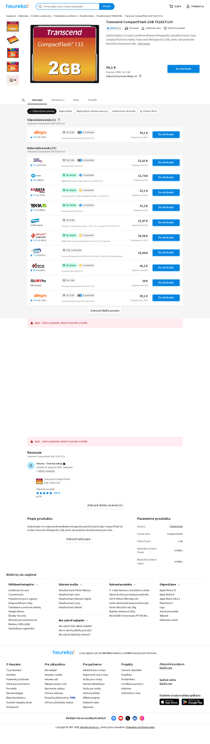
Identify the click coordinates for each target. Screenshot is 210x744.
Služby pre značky (92, 688)
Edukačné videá (91, 702)
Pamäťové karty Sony (69, 603)
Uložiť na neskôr (176, 28)
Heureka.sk (11, 16)
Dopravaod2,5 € (140, 165)
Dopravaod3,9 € (140, 225)
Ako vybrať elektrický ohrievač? (74, 634)
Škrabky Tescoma (17, 616)
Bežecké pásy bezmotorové (22, 620)
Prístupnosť (12, 707)
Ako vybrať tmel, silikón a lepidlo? (75, 626)
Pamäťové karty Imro (69, 594)
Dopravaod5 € (141, 180)
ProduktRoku (128, 679)
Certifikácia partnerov (132, 684)
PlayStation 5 (166, 603)
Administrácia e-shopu (94, 670)
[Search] (23, 100)
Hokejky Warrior (16, 611)
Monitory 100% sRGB (19, 624)
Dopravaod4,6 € (140, 270)
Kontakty (11, 675)
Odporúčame (168, 585)
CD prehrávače (15, 594)
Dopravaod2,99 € (139, 240)
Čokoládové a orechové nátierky (24, 607)
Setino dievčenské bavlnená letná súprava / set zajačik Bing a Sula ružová (130, 603)
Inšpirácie (126, 688)
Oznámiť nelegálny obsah (19, 702)
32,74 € (143, 176)
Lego (162, 607)
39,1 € (144, 133)
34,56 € (143, 236)
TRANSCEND (176, 526)
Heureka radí (51, 679)
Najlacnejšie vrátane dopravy (92, 111)
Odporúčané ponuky (43, 111)
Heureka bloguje (14, 693)
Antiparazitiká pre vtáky (20, 603)
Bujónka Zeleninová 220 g (122, 611)
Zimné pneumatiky (169, 611)
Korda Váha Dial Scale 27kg (122, 607)
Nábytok (164, 616)
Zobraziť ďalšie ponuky (105, 311)
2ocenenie (88, 132)
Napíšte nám (165, 668)
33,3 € (144, 206)
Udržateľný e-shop (130, 693)
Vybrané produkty (120, 585)
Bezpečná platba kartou (57, 698)
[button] (37, 100)
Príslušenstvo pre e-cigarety (22, 599)
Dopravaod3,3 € (140, 195)
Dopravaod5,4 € (140, 285)
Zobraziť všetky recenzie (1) (105, 505)
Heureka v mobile (53, 675)
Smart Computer (46, 471)
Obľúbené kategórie (21, 585)
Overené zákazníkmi (131, 670)
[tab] (37, 100)
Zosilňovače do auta (18, 590)
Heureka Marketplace (94, 684)
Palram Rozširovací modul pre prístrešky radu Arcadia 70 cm (130, 594)
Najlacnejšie (65, 111)
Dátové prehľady (91, 693)
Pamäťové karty (87, 16)
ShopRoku (126, 675)
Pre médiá (11, 688)
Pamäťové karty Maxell (70, 607)
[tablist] (80, 100)
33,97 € (143, 221)
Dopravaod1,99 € (139, 137)
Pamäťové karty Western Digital (75, 599)
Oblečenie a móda (169, 620)
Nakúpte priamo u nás (56, 684)
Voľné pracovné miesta (18, 684)
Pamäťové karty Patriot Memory (75, 590)
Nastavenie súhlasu (55, 688)
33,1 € (144, 191)
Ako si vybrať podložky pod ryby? (75, 630)
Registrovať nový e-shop (95, 675)
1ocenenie (88, 175)
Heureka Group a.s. (89, 727)
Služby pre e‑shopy (92, 679)
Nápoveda (88, 707)
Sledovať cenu (153, 28)
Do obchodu (166, 134)
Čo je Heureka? (13, 670)
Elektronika (23, 16)
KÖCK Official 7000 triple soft (123, 599)
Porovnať (134, 28)
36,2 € (144, 266)
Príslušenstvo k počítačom (65, 16)
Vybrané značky (68, 585)
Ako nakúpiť (51, 670)
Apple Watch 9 (167, 594)
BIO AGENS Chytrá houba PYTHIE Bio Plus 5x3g (130, 616)
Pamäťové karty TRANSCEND (109, 16)
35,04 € (143, 253)
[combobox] (68, 6)
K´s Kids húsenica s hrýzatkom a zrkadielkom (130, 590)
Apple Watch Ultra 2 (170, 599)
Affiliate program (91, 698)
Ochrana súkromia (54, 693)
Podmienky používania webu (140, 727)
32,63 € (143, 161)
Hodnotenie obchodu (124, 111)
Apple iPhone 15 (168, 590)
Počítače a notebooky (41, 16)
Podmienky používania (17, 679)
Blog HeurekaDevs (15, 698)
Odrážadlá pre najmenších (21, 628)
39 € (145, 281)
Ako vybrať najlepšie (71, 620)
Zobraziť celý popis (78, 539)
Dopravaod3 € (141, 210)
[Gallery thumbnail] (13, 26)
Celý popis (144, 44)
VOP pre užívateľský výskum (59, 702)
